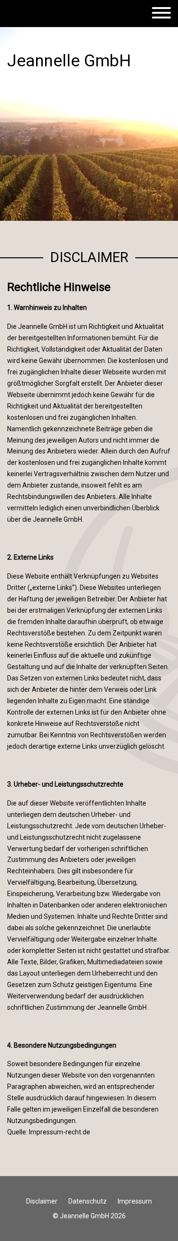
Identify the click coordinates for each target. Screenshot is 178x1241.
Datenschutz (87, 1201)
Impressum (135, 1201)
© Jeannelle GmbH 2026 (89, 1216)
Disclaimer (41, 1201)
